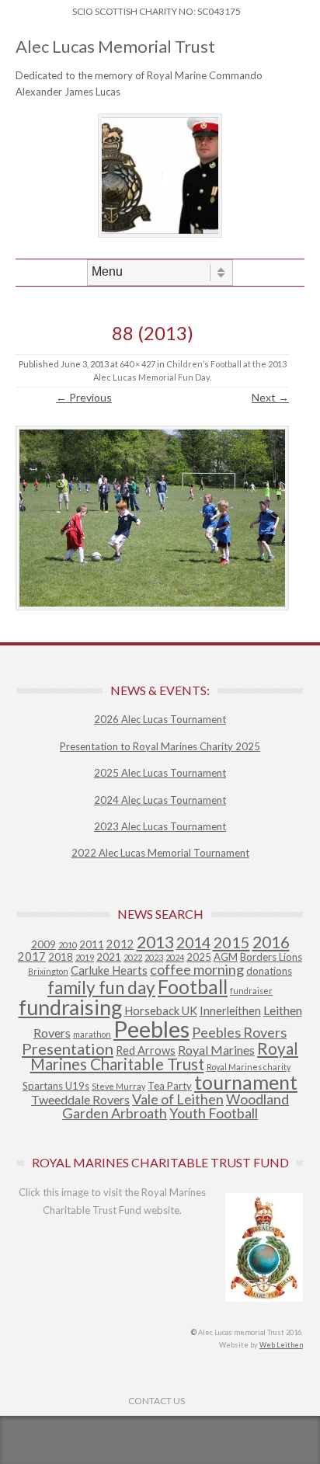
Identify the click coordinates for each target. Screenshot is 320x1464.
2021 (108, 957)
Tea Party (170, 1086)
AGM (226, 957)
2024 (174, 957)
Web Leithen (281, 1345)
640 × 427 (137, 364)
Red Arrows (146, 1050)
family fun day (101, 987)
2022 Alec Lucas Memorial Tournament (160, 853)
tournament (245, 1082)
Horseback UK (160, 1010)
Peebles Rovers (239, 1032)
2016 (271, 942)
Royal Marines (216, 1049)
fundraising (70, 1007)
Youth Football (213, 1112)
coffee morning (197, 969)
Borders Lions (271, 957)
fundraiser (251, 991)
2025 (198, 957)
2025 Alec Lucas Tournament (160, 773)
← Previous (84, 397)
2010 (67, 945)
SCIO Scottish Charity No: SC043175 (156, 11)
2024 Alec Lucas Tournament (160, 800)
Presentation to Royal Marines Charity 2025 (160, 746)
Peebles (151, 1028)
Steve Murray (118, 1086)
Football (193, 986)
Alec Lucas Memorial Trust (115, 46)
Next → (270, 397)
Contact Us (156, 1401)
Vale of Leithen (178, 1099)
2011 (91, 944)
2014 (193, 942)
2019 (84, 957)
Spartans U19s (56, 1086)
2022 (132, 957)
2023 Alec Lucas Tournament (160, 826)
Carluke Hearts (109, 970)
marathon (92, 1034)
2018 (60, 957)
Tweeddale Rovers (80, 1099)
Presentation (67, 1048)
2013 (155, 942)
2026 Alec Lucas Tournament (160, 719)
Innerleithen (230, 1010)
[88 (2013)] (152, 518)
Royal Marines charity (248, 1067)
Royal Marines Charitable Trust (164, 1056)
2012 (120, 944)
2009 (43, 944)
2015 (231, 942)
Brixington (48, 971)
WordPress (281, 1452)
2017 (32, 956)
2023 (153, 957)
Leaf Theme (185, 1452)
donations (269, 971)
